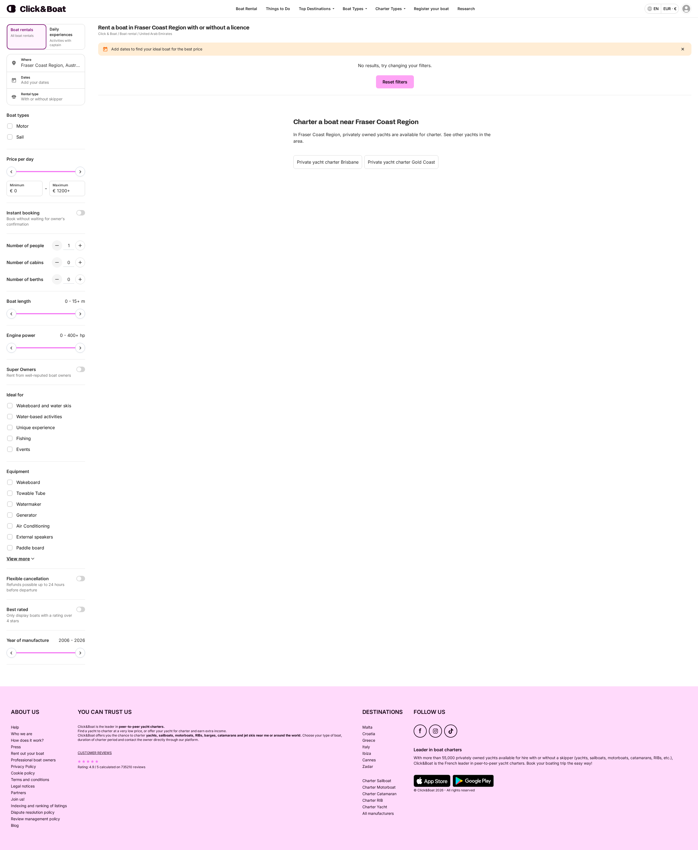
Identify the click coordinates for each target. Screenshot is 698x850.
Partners (18, 792)
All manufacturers (378, 813)
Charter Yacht (374, 806)
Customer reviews (95, 753)
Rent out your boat (27, 753)
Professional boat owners (33, 760)
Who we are (21, 733)
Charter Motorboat (379, 787)
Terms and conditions (30, 779)
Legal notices (23, 786)
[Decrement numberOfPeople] (57, 245)
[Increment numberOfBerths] (80, 279)
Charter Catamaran (379, 793)
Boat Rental (246, 8)
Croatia (368, 733)
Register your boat (431, 8)
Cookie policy (23, 773)
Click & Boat (107, 34)
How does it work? (27, 740)
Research (466, 8)
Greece (368, 740)
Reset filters (395, 82)
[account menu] (686, 9)
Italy (366, 746)
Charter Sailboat (376, 780)
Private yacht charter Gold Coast (401, 162)
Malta (367, 727)
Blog (15, 825)
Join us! (18, 799)
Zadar (367, 766)
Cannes (369, 760)
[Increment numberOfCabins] (80, 262)
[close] (682, 49)
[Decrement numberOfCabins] (57, 262)
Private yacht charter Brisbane (328, 162)
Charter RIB (372, 800)
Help (15, 727)
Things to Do (278, 8)
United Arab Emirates (155, 34)
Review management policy (35, 818)
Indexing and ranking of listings (39, 805)
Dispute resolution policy (33, 812)
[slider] (11, 171)
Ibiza (366, 753)
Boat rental (128, 34)
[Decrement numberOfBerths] (57, 279)
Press (16, 746)
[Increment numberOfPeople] (80, 245)
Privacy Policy (23, 766)
